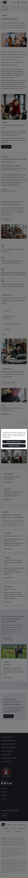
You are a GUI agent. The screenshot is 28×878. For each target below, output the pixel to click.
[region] (14, 439)
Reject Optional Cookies (14, 441)
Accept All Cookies (14, 445)
